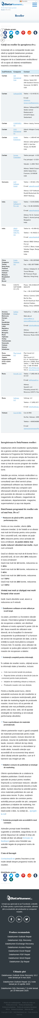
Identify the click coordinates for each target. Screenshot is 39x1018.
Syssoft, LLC (17, 374)
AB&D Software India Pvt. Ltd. (16, 232)
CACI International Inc (17, 131)
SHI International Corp (17, 78)
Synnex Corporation (17, 156)
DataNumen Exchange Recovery (19, 944)
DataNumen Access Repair (19, 947)
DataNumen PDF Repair (19, 954)
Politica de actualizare (9, 1007)
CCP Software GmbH (16, 184)
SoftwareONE (17, 94)
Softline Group (15, 313)
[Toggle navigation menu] (34, 5)
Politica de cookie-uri (28, 1003)
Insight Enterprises (17, 138)
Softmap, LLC (16, 399)
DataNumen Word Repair (19, 958)
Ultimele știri (19, 971)
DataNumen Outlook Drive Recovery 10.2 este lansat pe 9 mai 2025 (19, 976)
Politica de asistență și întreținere (27, 1007)
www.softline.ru (29, 318)
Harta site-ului (29, 1009)
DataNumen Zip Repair (19, 962)
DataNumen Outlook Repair (20, 937)
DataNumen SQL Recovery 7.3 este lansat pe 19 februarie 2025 (19, 989)
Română (24, 1)
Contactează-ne (8, 859)
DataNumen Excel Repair (20, 951)
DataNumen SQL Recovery (19, 940)
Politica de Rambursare (26, 1005)
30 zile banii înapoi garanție (9, 8)
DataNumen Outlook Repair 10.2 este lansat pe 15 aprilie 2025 (19, 983)
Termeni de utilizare (17, 1009)
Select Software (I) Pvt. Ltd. (17, 204)
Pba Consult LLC (17, 354)
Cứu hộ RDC (17, 413)
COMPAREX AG (17, 124)
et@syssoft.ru (33, 380)
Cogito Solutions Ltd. (16, 262)
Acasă (2, 10)
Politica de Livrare (11, 1005)
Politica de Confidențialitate (12, 1003)
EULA (8, 1009)
